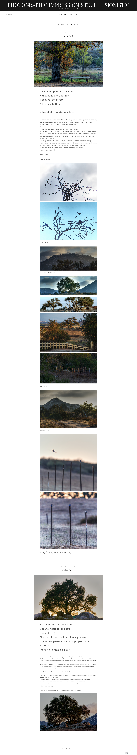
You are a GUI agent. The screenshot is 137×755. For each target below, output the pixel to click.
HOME (60, 14)
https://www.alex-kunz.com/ (78, 681)
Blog (71, 14)
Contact (66, 14)
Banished (68, 36)
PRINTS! (76, 14)
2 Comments (78, 32)
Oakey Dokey (68, 570)
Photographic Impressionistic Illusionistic (69, 4)
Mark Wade (71, 32)
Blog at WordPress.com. (68, 748)
